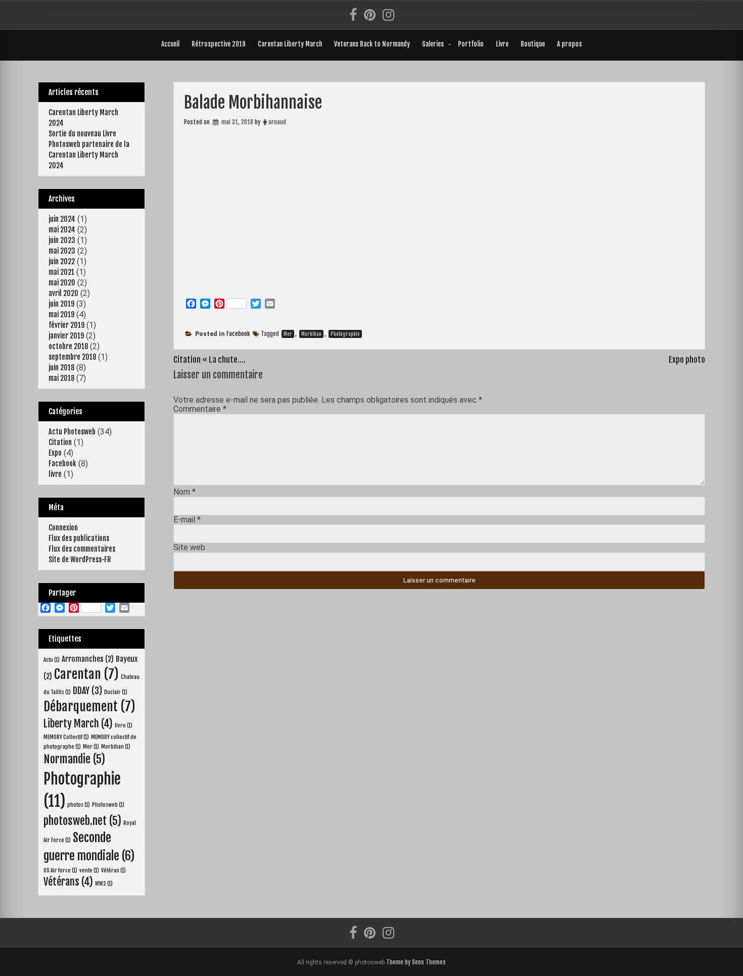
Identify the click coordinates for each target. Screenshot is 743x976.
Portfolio (471, 44)
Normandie (74, 759)
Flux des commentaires (82, 549)
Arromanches (88, 659)
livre (55, 474)
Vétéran (113, 870)
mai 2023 (62, 251)
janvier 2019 (66, 335)
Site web (189, 547)
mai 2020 (62, 282)
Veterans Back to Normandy (372, 44)
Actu (51, 659)
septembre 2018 (72, 357)
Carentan (86, 674)
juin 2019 (61, 304)
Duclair (115, 692)
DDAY (87, 690)
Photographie (345, 334)
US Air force (60, 870)
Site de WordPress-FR (80, 559)
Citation (60, 442)
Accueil (170, 44)
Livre (502, 44)
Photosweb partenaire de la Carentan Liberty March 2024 (89, 155)
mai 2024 (62, 229)
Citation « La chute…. (209, 360)
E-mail (187, 519)
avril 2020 (63, 293)
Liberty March (78, 723)
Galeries (433, 44)
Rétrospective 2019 (219, 44)
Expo (55, 453)
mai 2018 (61, 378)
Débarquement (89, 706)
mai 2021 (61, 272)
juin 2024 (62, 219)
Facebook (238, 333)
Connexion (63, 527)
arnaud (277, 122)
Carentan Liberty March (290, 44)
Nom (184, 492)
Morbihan (311, 334)
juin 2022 (62, 261)
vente (89, 870)
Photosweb (108, 804)
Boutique (533, 44)
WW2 (104, 883)
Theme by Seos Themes (416, 962)
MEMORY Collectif (66, 737)
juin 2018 (61, 367)
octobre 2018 (68, 346)
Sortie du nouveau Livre (82, 133)
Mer (288, 334)
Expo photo (687, 360)
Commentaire (199, 409)
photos (78, 804)
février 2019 (66, 325)
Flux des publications (79, 538)
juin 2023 (62, 240)
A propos (569, 44)
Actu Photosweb (72, 431)
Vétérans (68, 881)
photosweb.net (82, 820)
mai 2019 (61, 314)
